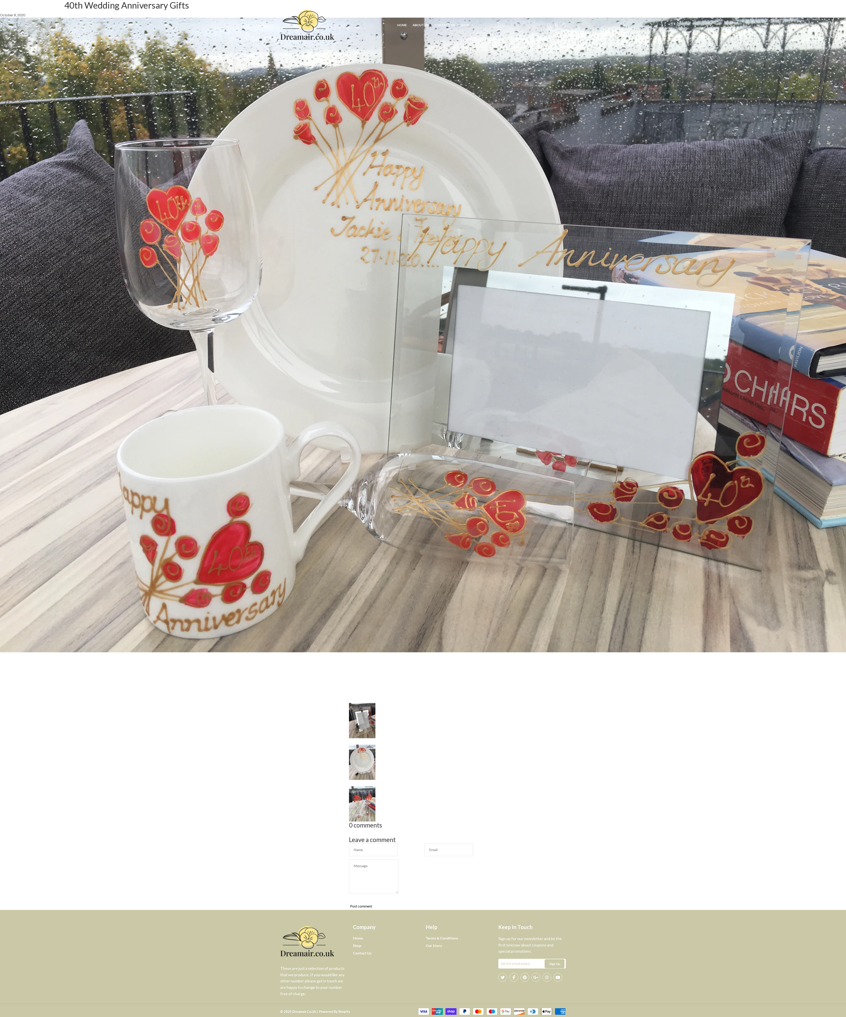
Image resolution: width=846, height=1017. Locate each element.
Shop (466, 25)
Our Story (434, 945)
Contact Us (444, 25)
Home (402, 25)
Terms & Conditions (442, 938)
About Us (421, 25)
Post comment (361, 906)
